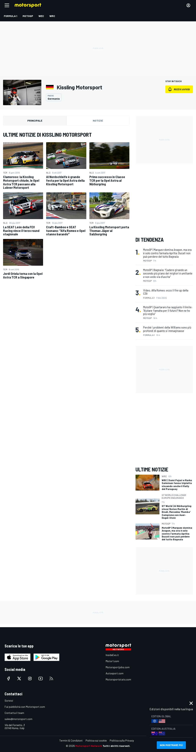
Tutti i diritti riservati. (116, 745)
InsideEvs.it (112, 655)
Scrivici (9, 700)
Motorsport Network (88, 745)
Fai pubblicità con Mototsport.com (25, 706)
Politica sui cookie (96, 740)
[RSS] (51, 678)
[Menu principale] (7, 5)
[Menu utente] (188, 5)
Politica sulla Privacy (122, 740)
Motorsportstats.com (118, 679)
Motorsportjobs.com (118, 667)
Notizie (98, 120)
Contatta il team (14, 712)
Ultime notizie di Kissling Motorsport (47, 135)
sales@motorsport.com (18, 719)
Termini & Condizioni (70, 740)
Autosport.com (114, 673)
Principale (34, 120)
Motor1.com (112, 661)
